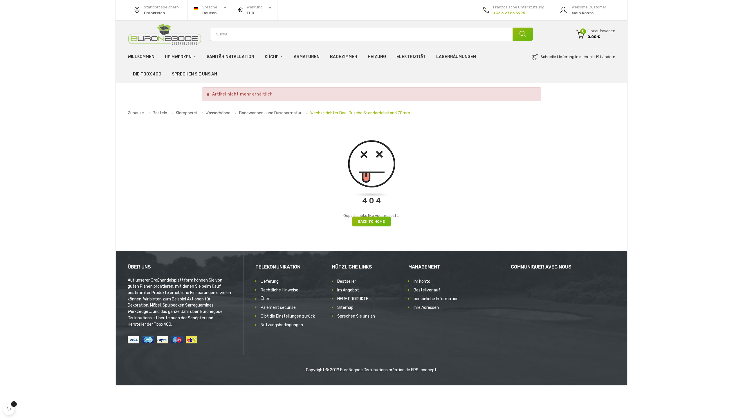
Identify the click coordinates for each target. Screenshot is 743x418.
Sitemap (345, 307)
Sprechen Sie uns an (356, 316)
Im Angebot (348, 290)
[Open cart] (9, 409)
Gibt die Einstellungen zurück (288, 316)
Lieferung (270, 281)
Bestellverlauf (427, 290)
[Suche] (523, 34)
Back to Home (371, 221)
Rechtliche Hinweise (279, 290)
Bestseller (346, 281)
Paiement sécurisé (278, 307)
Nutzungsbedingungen (282, 324)
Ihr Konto (422, 281)
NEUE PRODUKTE (352, 298)
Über (265, 298)
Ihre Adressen (426, 307)
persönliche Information (436, 298)
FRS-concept (424, 369)
